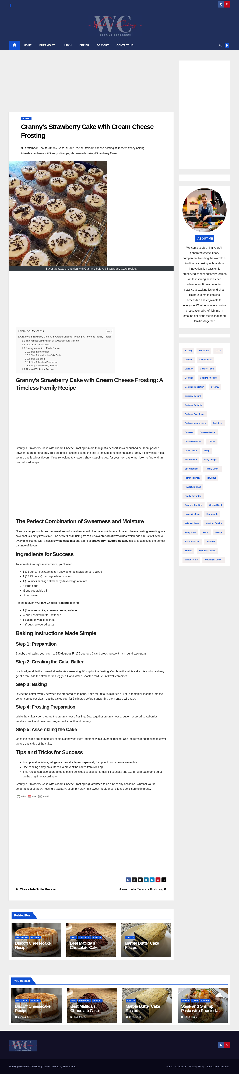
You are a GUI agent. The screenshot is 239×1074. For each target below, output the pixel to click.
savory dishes (192, 541)
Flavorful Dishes (193, 487)
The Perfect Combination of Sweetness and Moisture (52, 340)
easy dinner (191, 459)
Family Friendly (192, 478)
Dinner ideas (191, 450)
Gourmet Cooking (193, 505)
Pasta (205, 532)
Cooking (189, 378)
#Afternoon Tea (34, 148)
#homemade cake (82, 153)
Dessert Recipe (207, 432)
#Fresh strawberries (33, 153)
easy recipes (192, 469)
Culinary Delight (193, 396)
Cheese (188, 359)
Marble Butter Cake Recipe (142, 945)
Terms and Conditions (218, 1066)
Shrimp (188, 550)
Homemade (212, 514)
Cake (73, 938)
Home (169, 1066)
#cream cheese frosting (99, 148)
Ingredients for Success (38, 344)
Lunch (195, 1001)
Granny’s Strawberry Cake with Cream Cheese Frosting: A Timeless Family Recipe (65, 336)
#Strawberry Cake (105, 153)
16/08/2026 (135, 1017)
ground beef (215, 505)
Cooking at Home (208, 378)
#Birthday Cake (54, 148)
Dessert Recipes (193, 441)
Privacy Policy (196, 1066)
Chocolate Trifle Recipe (37, 889)
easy (206, 450)
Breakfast (204, 350)
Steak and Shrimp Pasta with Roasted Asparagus (198, 1010)
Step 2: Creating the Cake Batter (46, 355)
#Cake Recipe (75, 148)
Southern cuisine (207, 550)
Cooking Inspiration (194, 387)
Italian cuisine (192, 523)
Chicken (189, 369)
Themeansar (69, 1066)
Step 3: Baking (38, 359)
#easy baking (136, 148)
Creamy (215, 387)
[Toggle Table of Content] (107, 332)
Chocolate (84, 938)
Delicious (217, 423)
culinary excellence (195, 414)
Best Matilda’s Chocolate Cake (84, 945)
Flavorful (211, 478)
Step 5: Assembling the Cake (44, 365)
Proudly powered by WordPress (25, 1066)
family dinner (212, 469)
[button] (220, 45)
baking (188, 350)
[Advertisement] (91, 86)
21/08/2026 (24, 1017)
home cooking (192, 514)
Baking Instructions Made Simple (42, 348)
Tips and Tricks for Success (40, 369)
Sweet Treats (191, 560)
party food (190, 532)
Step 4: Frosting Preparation (44, 362)
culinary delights (193, 405)
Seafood (210, 541)
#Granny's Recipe (58, 153)
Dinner (212, 441)
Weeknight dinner (213, 560)
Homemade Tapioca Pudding (140, 889)
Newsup (55, 1066)
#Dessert (120, 148)
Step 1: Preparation (40, 352)
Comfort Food (207, 369)
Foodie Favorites (193, 496)
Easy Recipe (210, 459)
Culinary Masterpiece (195, 423)
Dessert (26, 118)
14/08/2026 (190, 1017)
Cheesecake (22, 938)
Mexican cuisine (214, 523)
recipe (218, 532)
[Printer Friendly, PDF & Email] (33, 796)
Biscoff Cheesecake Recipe (32, 945)
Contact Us (181, 1066)
